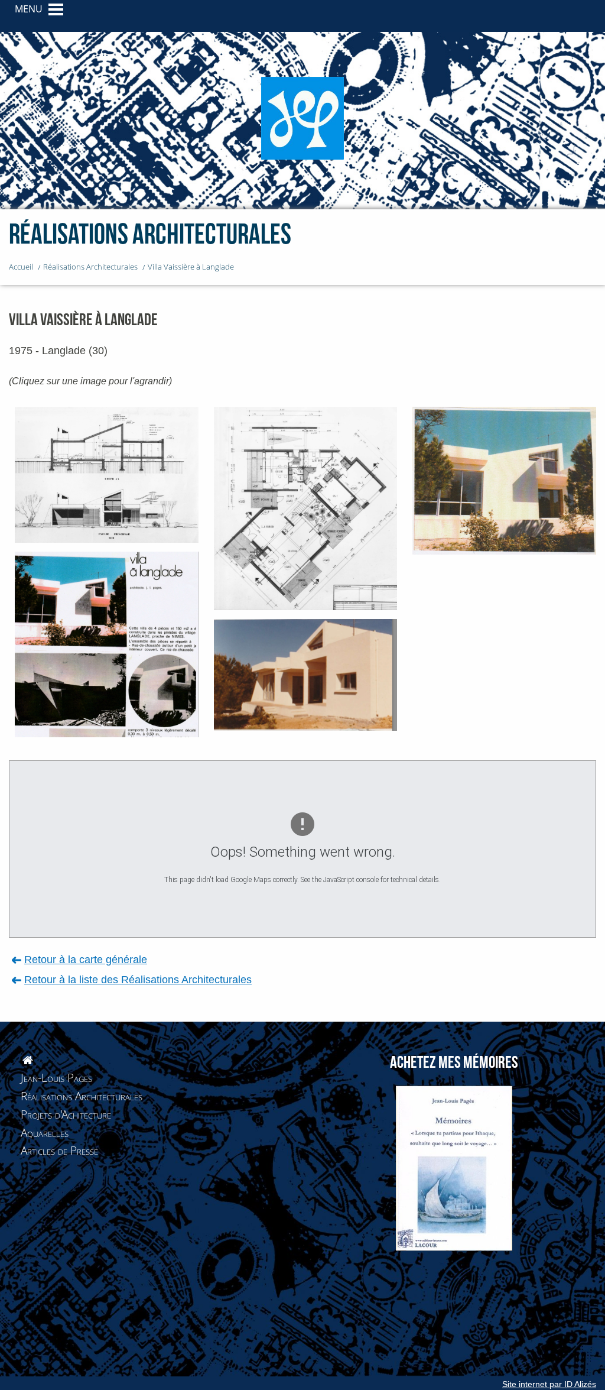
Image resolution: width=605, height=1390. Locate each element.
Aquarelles (45, 1132)
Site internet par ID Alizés (549, 1384)
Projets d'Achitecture (66, 1114)
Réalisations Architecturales (81, 1096)
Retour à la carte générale (85, 959)
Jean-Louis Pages (56, 1078)
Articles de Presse (59, 1150)
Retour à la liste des (138, 979)
